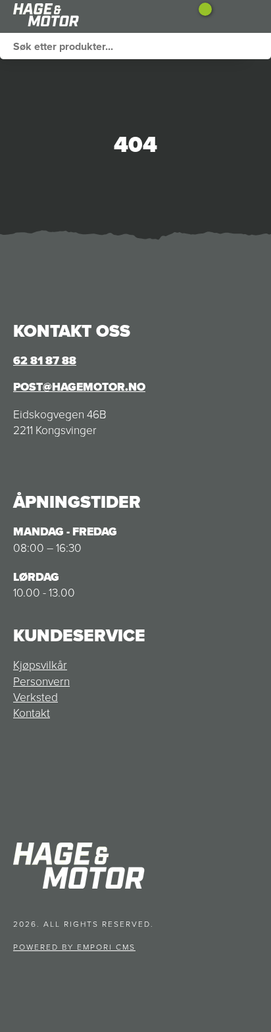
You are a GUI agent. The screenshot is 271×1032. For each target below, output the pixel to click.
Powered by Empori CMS (74, 947)
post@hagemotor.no (79, 386)
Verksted (35, 697)
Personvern (41, 681)
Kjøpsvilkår (40, 665)
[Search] (258, 46)
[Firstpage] (79, 16)
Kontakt (31, 713)
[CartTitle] (200, 16)
